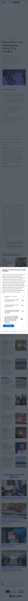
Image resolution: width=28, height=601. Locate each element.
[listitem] (14, 297)
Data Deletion (5, 331)
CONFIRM (8, 325)
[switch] (22, 300)
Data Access (14, 331)
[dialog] (14, 300)
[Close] (25, 269)
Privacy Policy (22, 331)
